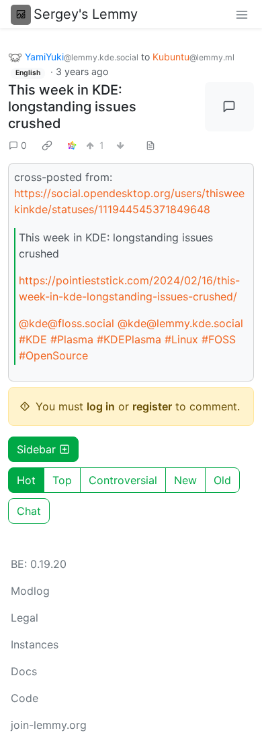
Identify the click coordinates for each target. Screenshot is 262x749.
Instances (34, 644)
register (152, 406)
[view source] (150, 145)
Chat (29, 511)
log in (101, 406)
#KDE (33, 339)
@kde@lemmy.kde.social (180, 323)
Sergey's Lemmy (86, 14)
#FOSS (219, 339)
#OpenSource (53, 355)
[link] (47, 145)
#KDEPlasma (129, 339)
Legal (24, 617)
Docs (24, 671)
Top (62, 480)
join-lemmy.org (49, 725)
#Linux (181, 339)
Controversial (123, 480)
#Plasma (71, 339)
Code (24, 698)
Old (222, 480)
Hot (26, 480)
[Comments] (230, 106)
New (185, 480)
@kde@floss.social (66, 323)
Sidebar (36, 449)
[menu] (241, 14)
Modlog (30, 590)
